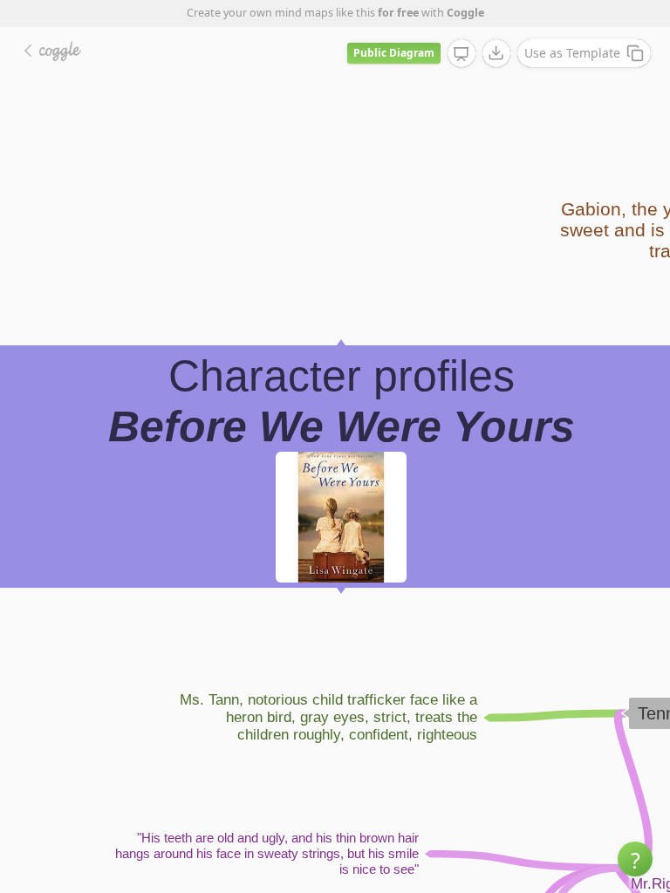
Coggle (465, 12)
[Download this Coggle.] (496, 53)
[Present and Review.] (461, 54)
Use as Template (572, 52)
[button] (635, 859)
